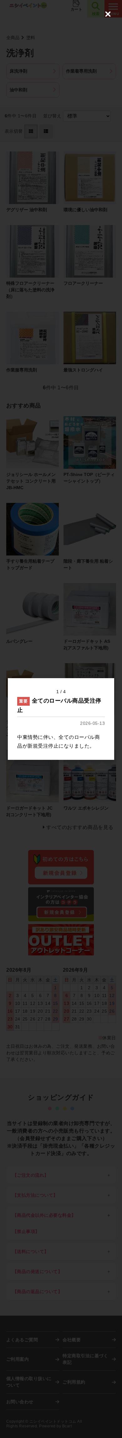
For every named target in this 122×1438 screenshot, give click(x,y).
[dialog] (61, 719)
